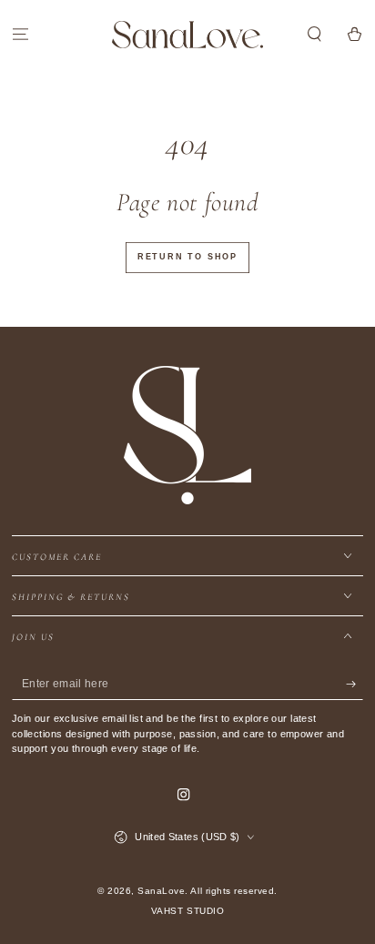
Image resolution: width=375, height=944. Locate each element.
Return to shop (187, 256)
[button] (315, 34)
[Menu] (20, 34)
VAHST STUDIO (187, 911)
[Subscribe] (355, 684)
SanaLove (161, 891)
